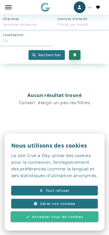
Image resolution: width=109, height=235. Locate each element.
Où (5, 40)
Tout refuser (58, 191)
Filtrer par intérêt (73, 25)
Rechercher (49, 55)
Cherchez (11, 19)
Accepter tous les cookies (57, 217)
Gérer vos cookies (57, 204)
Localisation (13, 35)
